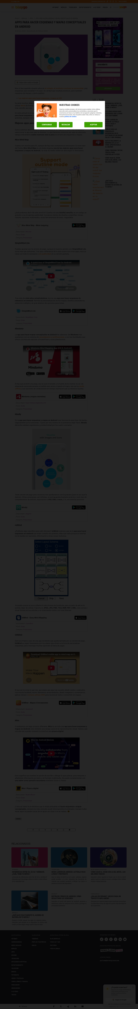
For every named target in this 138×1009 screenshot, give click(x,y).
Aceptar (93, 125)
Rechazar (66, 125)
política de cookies (70, 116)
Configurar (47, 125)
